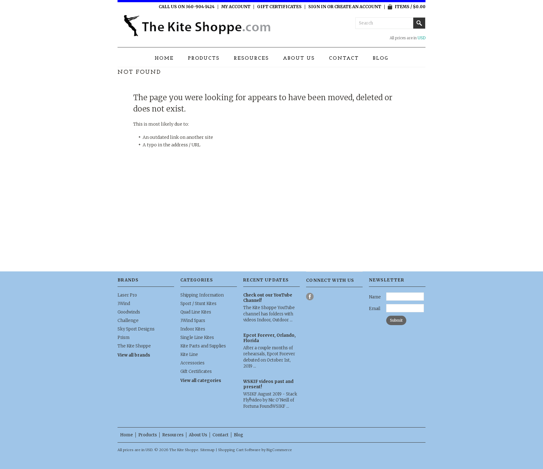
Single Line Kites (197, 337)
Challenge (128, 320)
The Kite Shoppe (134, 346)
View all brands (134, 355)
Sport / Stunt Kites (198, 303)
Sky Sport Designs (136, 329)
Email (374, 308)
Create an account (357, 7)
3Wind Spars (192, 320)
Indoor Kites (192, 329)
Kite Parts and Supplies (203, 346)
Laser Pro (127, 295)
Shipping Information (202, 295)
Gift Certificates (279, 7)
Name (375, 297)
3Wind (124, 303)
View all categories (200, 380)
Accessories (192, 363)
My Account (235, 7)
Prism (123, 337)
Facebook (310, 297)
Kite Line (189, 354)
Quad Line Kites (195, 312)
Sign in (317, 7)
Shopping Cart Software (239, 450)
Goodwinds (129, 312)
